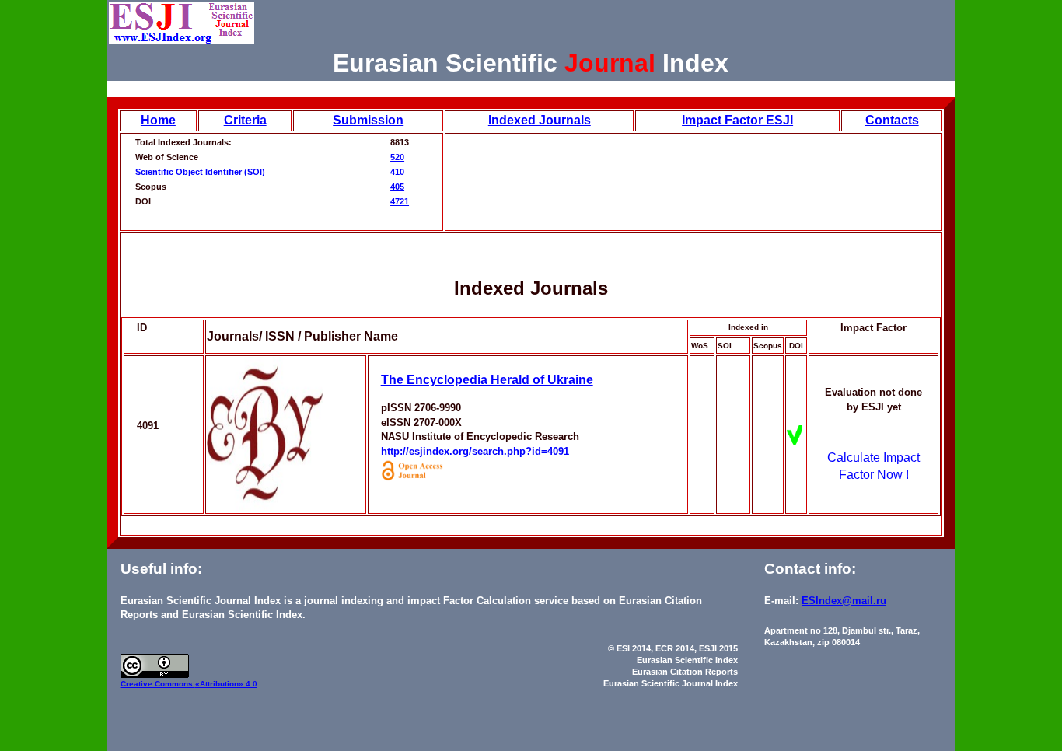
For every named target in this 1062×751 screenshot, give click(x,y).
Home (158, 120)
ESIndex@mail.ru (844, 600)
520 (397, 157)
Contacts (892, 120)
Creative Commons (158, 683)
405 (397, 186)
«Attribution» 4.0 (226, 683)
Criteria (245, 120)
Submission (368, 120)
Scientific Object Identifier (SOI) (200, 171)
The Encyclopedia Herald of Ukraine (487, 379)
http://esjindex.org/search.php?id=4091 (475, 451)
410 (397, 171)
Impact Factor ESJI (737, 120)
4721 (399, 201)
